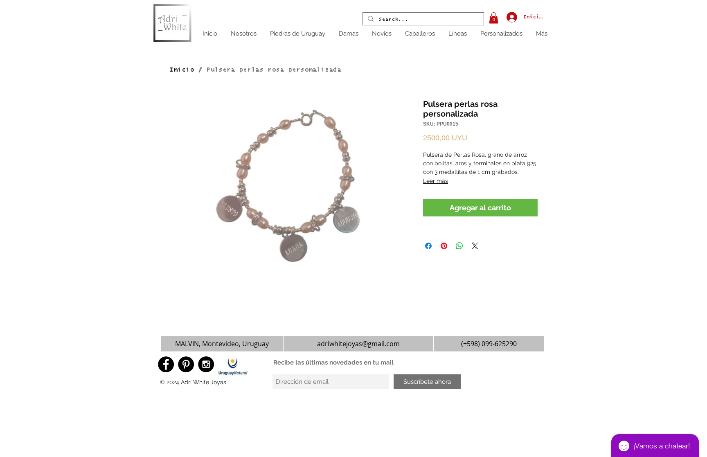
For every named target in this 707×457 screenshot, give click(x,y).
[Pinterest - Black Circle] (186, 364)
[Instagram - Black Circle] (206, 364)
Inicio (181, 69)
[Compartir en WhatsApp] (459, 246)
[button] (493, 17)
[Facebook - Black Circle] (166, 364)
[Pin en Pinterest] (444, 246)
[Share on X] (475, 246)
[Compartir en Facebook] (428, 246)
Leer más (435, 181)
